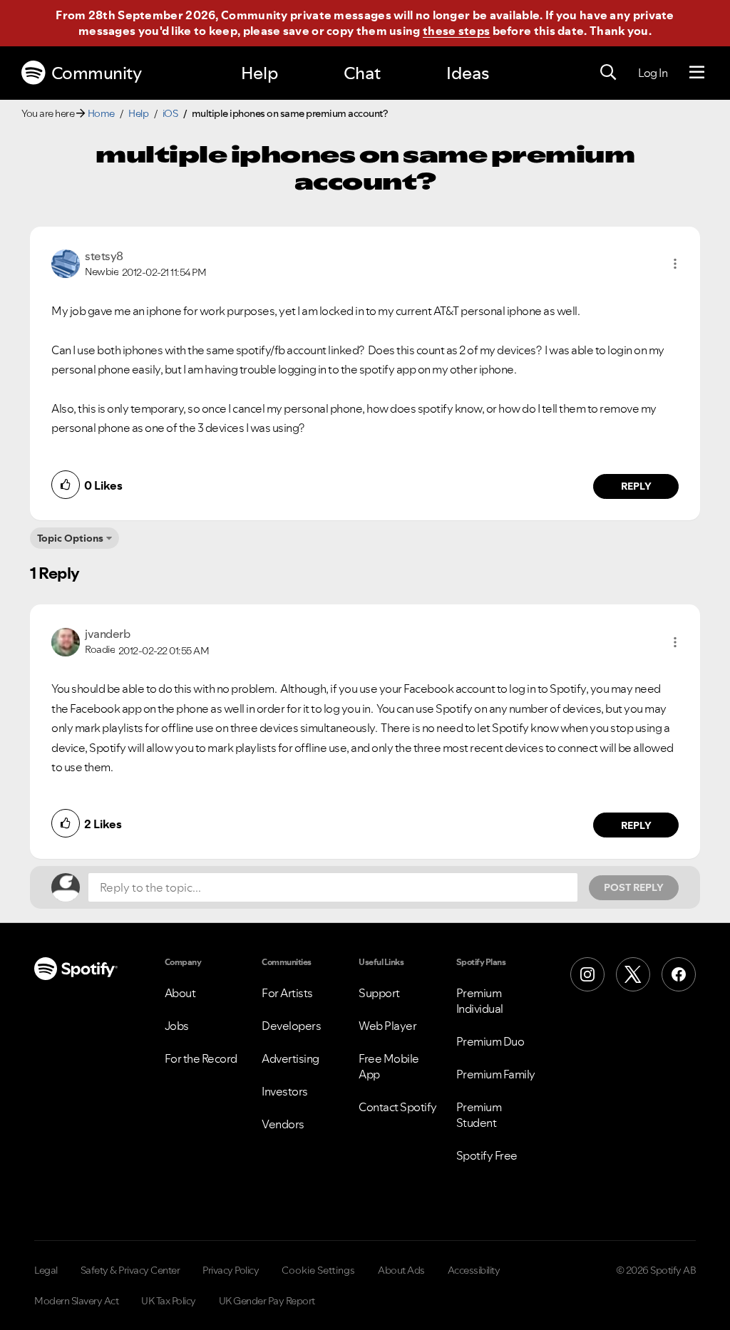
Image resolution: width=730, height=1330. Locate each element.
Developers (291, 1025)
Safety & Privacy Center (130, 1270)
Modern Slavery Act (76, 1300)
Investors (285, 1091)
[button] (675, 263)
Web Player (387, 1025)
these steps (456, 30)
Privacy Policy (230, 1270)
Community (96, 73)
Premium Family (495, 1074)
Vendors (283, 1124)
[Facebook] (679, 974)
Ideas (467, 73)
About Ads (401, 1270)
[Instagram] (587, 974)
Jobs (177, 1025)
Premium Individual (479, 1000)
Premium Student (479, 1114)
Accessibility (474, 1270)
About (180, 993)
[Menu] (697, 73)
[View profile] (65, 262)
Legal (46, 1270)
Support (379, 993)
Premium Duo (490, 1041)
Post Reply (634, 887)
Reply (636, 486)
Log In (652, 73)
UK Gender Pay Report (267, 1300)
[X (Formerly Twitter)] (633, 974)
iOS (170, 113)
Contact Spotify (398, 1107)
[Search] (608, 72)
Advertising (290, 1058)
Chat (362, 73)
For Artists (287, 993)
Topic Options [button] (70, 538)
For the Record (201, 1058)
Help (259, 73)
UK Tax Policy (168, 1300)
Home (101, 113)
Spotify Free (487, 1155)
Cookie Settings (318, 1270)
